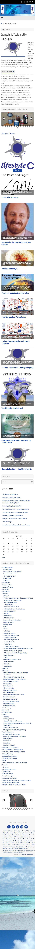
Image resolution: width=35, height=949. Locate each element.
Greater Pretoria (9, 642)
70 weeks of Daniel (8, 85)
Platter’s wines (9, 662)
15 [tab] (3, 126)
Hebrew (26, 90)
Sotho (6, 104)
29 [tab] (17, 127)
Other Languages (7, 774)
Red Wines (7, 664)
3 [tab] (7, 125)
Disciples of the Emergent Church (13, 695)
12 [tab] (27, 125)
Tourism (5, 580)
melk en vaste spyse (23, 97)
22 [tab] (18, 126)
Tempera (23, 854)
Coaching (26, 88)
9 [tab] (20, 125)
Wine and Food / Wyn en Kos (11, 734)
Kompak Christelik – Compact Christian (14, 785)
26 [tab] (27, 126)
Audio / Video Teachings (10, 681)
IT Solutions (7, 578)
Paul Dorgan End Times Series (11, 497)
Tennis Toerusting (8, 655)
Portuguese (10, 102)
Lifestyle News (24, 81)
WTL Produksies (9, 618)
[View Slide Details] (17, 119)
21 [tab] (16, 126)
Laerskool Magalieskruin (11, 640)
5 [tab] (11, 125)
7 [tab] (16, 125)
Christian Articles (8, 688)
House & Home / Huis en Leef (12, 572)
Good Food (21, 90)
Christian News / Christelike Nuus (17, 78)
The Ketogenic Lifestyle (9, 758)
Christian (5, 78)
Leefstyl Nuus (4, 81)
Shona (2, 104)
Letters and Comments (10, 699)
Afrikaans (21, 85)
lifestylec (14, 97)
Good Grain (7, 675)
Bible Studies (7, 684)
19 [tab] (17, 809)
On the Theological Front (11, 701)
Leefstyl (6, 95)
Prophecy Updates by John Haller (12, 515)
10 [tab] (23, 125)
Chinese (6, 88)
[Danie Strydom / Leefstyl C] (32, 1)
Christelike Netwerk (10, 602)
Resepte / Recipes (8, 745)
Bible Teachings (8, 686)
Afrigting (16, 85)
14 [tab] (32, 125)
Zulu (18, 104)
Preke (6, 613)
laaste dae (25, 92)
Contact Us (5, 710)
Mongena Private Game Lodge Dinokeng (14, 518)
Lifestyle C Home (7, 567)
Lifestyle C (9, 97)
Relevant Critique (8, 703)
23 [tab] (26, 809)
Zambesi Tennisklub (10, 637)
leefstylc (20, 95)
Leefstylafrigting (13, 95)
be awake (27, 85)
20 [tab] (14, 126)
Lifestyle (3, 97)
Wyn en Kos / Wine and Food (12, 659)
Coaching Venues (9, 633)
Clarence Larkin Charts (10, 690)
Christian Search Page (9, 769)
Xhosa (14, 104)
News (10, 99)
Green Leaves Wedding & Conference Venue (15, 525)
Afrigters (7, 631)
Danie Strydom (7, 76)
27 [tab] (29, 126)
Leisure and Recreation (10, 574)
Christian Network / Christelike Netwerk (15, 673)
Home (27, 78)
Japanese (3, 92)
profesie (15, 102)
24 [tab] (23, 126)
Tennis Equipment (8, 732)
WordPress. (30, 854)
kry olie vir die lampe (16, 92)
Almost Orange (7, 522)
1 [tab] (3, 125)
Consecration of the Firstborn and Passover (15, 509)
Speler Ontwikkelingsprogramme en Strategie (18, 648)
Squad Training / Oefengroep (13, 651)
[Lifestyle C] (24, 1)
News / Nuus (6, 583)
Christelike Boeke (9, 611)
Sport (5, 626)
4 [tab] (9, 125)
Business (5, 668)
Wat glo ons (8, 615)
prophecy (21, 102)
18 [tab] (9, 126)
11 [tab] (25, 125)
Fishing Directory (9, 576)
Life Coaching (27, 95)
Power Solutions (7, 585)
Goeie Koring (9, 604)
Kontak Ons (6, 591)
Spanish (10, 104)
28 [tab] (32, 126)
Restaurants (8, 666)
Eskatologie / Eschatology (10, 747)
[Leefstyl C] (21, 1)
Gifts (16, 90)
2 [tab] (5, 125)
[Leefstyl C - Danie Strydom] (27, 1)
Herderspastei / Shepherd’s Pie (11, 506)
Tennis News (8, 644)
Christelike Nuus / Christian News (14, 609)
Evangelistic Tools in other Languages (14, 679)
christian (11, 88)
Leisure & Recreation (14, 81)
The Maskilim (6, 771)
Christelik (5, 589)
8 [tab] (18, 125)
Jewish (8, 92)
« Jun (3, 557)
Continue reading (7, 71)
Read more (17, 170)
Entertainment (8, 569)
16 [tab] (5, 126)
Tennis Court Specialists (11, 646)
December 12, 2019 (19, 76)
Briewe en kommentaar (11, 607)
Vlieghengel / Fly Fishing (10, 494)
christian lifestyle (18, 88)
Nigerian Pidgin (17, 99)
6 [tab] (14, 125)
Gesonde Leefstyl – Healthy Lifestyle (14, 736)
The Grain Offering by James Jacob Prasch (15, 512)
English (8, 90)
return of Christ (28, 102)
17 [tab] (7, 126)
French (12, 90)
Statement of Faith (9, 706)
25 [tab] (25, 126)
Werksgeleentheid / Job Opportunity (15, 653)
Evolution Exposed (9, 697)
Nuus (22, 99)
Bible (2, 88)
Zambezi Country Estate (11, 635)
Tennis (5, 629)
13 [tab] (29, 125)
